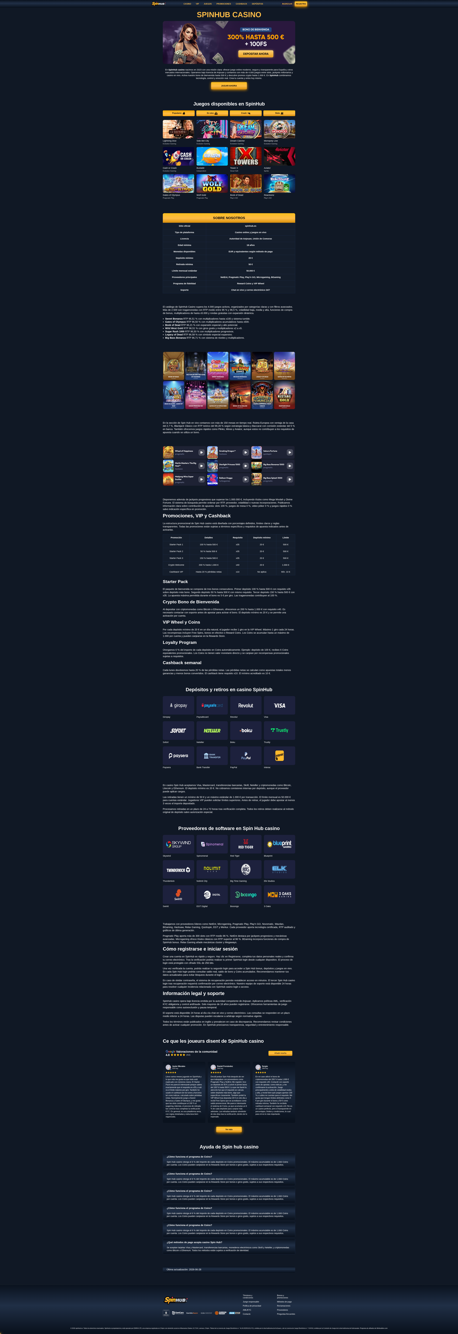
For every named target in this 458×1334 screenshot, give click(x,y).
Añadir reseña (280, 1053)
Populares (177, 113)
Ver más (229, 1129)
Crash (244, 113)
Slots (277, 113)
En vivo (210, 113)
